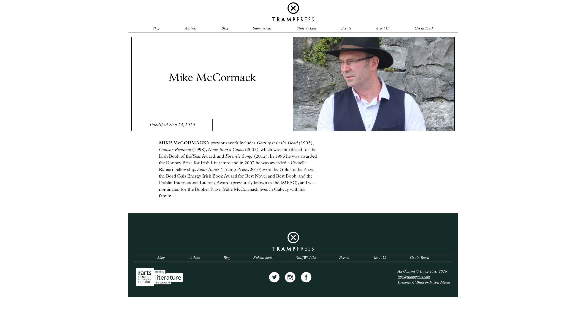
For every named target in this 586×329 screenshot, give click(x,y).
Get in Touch (424, 28)
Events (346, 28)
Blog (224, 28)
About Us (383, 28)
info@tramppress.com (414, 277)
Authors (191, 28)
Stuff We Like (306, 28)
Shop (156, 28)
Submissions (262, 28)
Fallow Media (439, 282)
